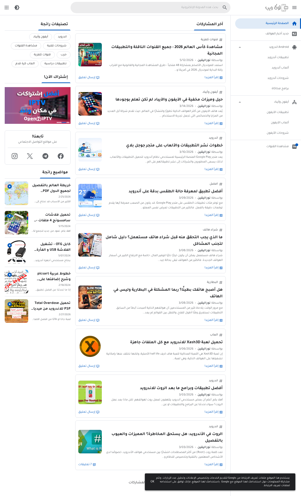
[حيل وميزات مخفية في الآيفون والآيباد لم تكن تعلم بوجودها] (90, 104)
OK (152, 482)
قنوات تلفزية (42, 54)
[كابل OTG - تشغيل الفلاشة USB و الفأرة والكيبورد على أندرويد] (16, 252)
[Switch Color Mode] (17, 7)
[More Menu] (6, 7)
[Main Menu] (294, 7)
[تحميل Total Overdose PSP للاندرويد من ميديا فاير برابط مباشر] (16, 311)
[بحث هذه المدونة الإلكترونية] (225, 7)
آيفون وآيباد (40, 37)
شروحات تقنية (57, 46)
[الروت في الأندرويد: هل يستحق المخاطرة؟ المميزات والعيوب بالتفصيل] (90, 441)
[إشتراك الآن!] (38, 105)
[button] (61, 156)
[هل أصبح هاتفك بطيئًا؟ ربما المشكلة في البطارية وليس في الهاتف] (90, 297)
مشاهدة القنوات (26, 46)
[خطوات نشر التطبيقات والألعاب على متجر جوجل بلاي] (90, 149)
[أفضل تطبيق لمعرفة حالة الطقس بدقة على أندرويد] (90, 195)
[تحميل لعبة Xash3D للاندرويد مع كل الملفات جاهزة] (90, 346)
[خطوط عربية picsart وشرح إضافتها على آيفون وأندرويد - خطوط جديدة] (16, 281)
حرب (64, 54)
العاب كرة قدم (25, 63)
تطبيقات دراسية (55, 63)
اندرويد (62, 37)
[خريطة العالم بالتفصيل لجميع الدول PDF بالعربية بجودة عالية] (16, 193)
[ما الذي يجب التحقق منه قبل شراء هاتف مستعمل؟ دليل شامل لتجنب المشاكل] (90, 245)
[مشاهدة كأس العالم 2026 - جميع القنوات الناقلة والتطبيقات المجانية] (90, 54)
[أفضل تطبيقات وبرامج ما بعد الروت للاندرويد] (90, 392)
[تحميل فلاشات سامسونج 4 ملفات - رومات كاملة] (16, 222)
